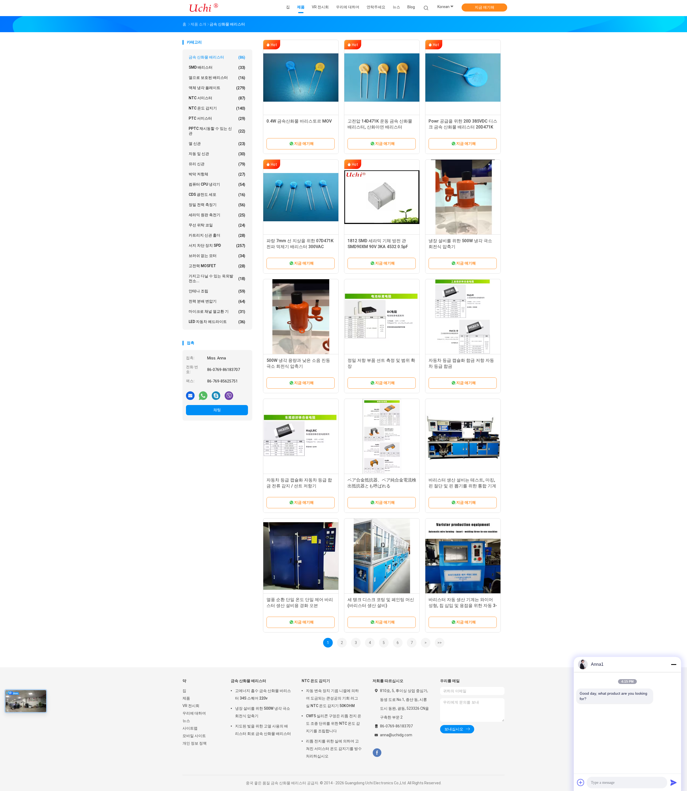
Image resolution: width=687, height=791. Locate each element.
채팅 (217, 410)
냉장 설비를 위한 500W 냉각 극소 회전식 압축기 (262, 712)
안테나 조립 (217, 291)
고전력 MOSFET (217, 266)
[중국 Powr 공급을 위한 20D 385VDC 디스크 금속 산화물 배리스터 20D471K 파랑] (462, 77)
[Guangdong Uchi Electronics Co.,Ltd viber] (229, 395)
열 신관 (217, 143)
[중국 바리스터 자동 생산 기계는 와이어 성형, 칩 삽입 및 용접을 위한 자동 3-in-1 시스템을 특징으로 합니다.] (462, 556)
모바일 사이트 (194, 736)
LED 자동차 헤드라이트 (217, 321)
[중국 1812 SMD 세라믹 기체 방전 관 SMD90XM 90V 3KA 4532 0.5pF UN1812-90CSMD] (381, 197)
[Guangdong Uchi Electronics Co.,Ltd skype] (216, 395)
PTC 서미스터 (217, 118)
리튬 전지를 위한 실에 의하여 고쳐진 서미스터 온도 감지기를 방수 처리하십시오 (334, 748)
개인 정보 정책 (194, 743)
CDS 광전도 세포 (217, 194)
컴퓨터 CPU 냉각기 (217, 184)
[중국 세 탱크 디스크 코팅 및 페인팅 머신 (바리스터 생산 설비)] (381, 556)
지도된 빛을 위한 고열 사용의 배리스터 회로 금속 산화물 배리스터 (263, 730)
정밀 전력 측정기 (217, 205)
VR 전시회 (190, 706)
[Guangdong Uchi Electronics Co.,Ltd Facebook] (376, 752)
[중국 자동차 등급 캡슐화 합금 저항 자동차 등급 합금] (462, 316)
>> (439, 643)
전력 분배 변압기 (217, 301)
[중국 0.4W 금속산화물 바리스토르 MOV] (300, 77)
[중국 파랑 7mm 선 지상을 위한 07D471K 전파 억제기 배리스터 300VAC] (300, 197)
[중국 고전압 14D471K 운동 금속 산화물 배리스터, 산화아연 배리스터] (381, 77)
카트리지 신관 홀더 (217, 235)
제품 (186, 698)
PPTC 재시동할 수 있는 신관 (217, 130)
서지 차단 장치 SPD (217, 245)
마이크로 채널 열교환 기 (217, 311)
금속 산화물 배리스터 (217, 57)
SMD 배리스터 (217, 67)
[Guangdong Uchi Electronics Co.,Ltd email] (190, 395)
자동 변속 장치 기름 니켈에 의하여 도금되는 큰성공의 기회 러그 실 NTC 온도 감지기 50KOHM (332, 698)
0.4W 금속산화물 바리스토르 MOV (299, 121)
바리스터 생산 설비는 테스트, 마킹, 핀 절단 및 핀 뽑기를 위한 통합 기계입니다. (462, 485)
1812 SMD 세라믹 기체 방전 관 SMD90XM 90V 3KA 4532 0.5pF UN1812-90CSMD (378, 246)
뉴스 (186, 721)
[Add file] (580, 782)
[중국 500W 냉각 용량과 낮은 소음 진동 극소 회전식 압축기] (300, 316)
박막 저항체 (217, 174)
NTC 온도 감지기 (217, 108)
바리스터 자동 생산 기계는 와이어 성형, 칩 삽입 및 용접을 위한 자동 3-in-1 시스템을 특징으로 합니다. (463, 605)
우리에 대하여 (194, 713)
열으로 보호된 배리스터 (217, 77)
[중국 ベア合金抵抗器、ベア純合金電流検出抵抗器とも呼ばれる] (381, 436)
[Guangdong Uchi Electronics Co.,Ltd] (203, 8)
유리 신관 (217, 164)
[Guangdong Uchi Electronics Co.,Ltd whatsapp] (203, 395)
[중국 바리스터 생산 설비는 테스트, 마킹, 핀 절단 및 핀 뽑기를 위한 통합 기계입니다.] (462, 436)
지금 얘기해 (484, 7)
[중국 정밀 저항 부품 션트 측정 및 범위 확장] (381, 316)
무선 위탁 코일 (217, 225)
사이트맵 (190, 728)
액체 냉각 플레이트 (217, 88)
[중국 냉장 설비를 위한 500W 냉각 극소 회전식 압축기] (462, 197)
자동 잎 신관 (217, 154)
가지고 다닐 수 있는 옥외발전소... (217, 278)
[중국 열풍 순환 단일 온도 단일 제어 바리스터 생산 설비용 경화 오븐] (300, 556)
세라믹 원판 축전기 (217, 215)
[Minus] (673, 664)
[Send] (673, 782)
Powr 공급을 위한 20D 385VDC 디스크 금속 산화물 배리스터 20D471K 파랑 (463, 127)
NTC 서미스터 (217, 98)
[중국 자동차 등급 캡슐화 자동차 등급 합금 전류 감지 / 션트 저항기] (300, 436)
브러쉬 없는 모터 (217, 255)
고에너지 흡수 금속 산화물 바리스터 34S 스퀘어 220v (263, 694)
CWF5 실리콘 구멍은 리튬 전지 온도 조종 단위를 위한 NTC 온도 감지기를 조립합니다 (333, 723)
